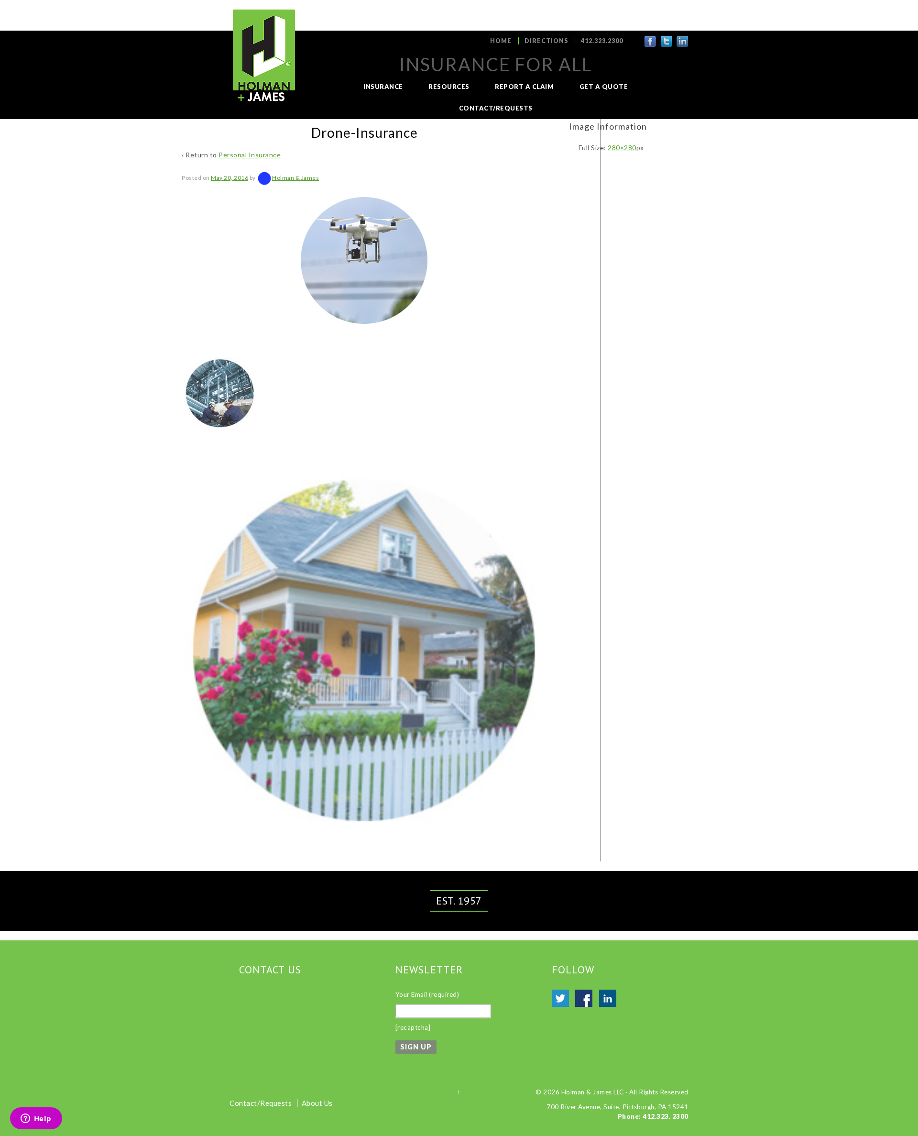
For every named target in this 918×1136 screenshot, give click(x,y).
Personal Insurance (250, 155)
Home (501, 40)
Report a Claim (524, 86)
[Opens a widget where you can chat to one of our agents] (36, 1119)
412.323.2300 (602, 40)
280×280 (622, 147)
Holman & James (295, 177)
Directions (546, 40)
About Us (317, 1103)
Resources (449, 86)
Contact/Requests (496, 108)
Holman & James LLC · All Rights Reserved (624, 1092)
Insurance (383, 86)
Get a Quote (603, 86)
